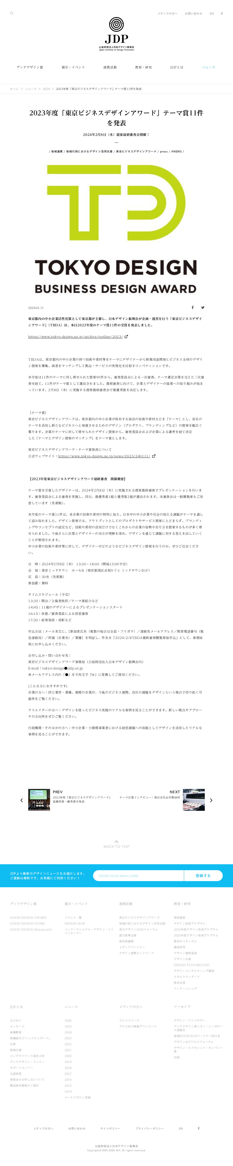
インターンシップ (185, 988)
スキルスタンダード (187, 976)
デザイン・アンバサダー (190, 1020)
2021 (68, 1050)
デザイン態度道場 (185, 953)
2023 (68, 1038)
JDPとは (177, 67)
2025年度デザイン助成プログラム (196, 929)
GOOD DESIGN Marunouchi (31, 929)
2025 (68, 1026)
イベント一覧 (73, 917)
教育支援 (179, 982)
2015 (68, 1085)
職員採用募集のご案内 (24, 1085)
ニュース (208, 67)
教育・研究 (143, 67)
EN (212, 13)
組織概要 (16, 1032)
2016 (68, 1079)
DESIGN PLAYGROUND (192, 964)
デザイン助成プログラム (190, 923)
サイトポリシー (110, 1128)
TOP (117, 846)
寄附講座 (179, 917)
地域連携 (57, 151)
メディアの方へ (167, 13)
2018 (68, 1067)
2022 (68, 1044)
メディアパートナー (132, 947)
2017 (68, 1073)
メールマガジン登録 (78, 1097)
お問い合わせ (193, 13)
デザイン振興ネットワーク (136, 953)
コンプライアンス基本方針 (27, 1055)
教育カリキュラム (185, 941)
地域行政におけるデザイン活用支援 (89, 151)
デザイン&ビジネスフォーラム (194, 1041)
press (164, 151)
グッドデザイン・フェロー (27, 1061)
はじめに (16, 1020)
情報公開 (16, 1050)
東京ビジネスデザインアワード (136, 151)
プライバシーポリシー (149, 1128)
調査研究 (179, 947)
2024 (46, 88)
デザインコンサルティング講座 (194, 970)
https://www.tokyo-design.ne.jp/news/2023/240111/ (104, 456)
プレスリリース (129, 1020)
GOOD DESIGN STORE (27, 923)
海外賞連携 (126, 941)
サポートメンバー (21, 1067)
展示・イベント (73, 67)
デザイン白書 (182, 959)
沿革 (13, 1044)
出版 (177, 1057)
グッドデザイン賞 (29, 67)
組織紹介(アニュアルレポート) (30, 1038)
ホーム (14, 88)
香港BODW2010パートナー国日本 (197, 1035)
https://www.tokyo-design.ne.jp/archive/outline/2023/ (75, 336)
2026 (68, 1020)
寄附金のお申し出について (27, 1079)
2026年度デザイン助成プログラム (196, 935)
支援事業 (16, 1073)
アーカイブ (182, 1007)
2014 (68, 1091)
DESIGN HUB (75, 923)
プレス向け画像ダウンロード (138, 1026)
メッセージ (17, 1026)
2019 (68, 1061)
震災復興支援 (128, 935)
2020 (68, 1055)
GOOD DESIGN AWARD (28, 917)
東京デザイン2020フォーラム (138, 929)
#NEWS (176, 151)
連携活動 (110, 67)
